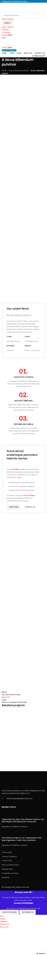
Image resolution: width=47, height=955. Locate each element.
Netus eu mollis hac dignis (16, 760)
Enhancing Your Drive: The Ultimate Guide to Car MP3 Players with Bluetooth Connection (23, 820)
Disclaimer (6, 877)
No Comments (22, 826)
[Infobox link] (23, 378)
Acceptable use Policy (10, 873)
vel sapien (15, 469)
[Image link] (23, 278)
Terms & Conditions (9, 856)
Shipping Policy (7, 869)
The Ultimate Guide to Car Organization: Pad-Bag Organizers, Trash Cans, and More (22, 839)
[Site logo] (17, 7)
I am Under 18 (27, 912)
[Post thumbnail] (6, 814)
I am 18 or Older (9, 912)
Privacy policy (7, 852)
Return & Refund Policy (10, 865)
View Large (43, 712)
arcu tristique (29, 495)
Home (4, 70)
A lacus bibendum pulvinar (18, 70)
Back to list (6, 697)
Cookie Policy (7, 861)
